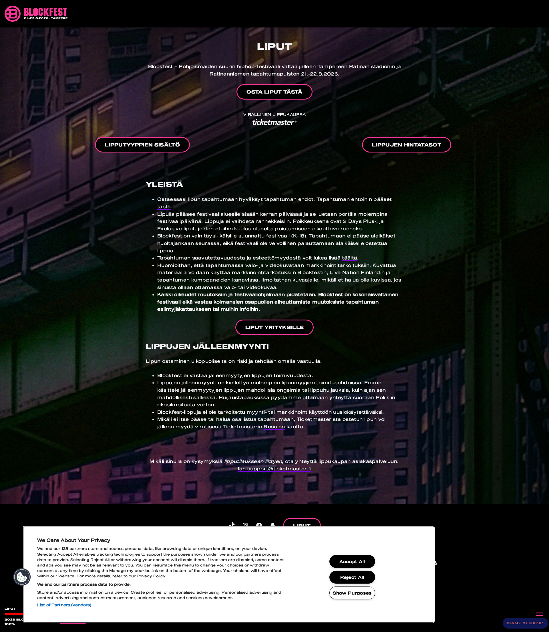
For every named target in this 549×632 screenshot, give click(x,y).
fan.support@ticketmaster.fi (275, 468)
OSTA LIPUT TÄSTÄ (274, 91)
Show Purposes (352, 592)
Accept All (352, 561)
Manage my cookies (525, 623)
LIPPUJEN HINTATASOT (406, 144)
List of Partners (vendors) (64, 605)
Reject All (352, 577)
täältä (349, 257)
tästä (164, 206)
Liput (302, 525)
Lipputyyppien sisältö (142, 144)
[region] (229, 574)
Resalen (274, 426)
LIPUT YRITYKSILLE (274, 327)
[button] (22, 577)
